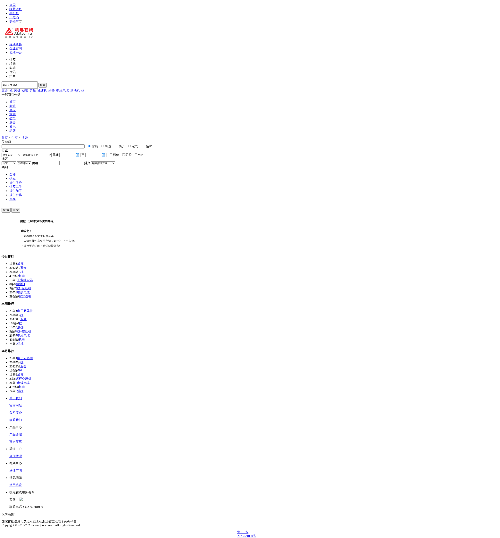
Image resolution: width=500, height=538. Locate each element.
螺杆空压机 (23, 288)
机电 (22, 276)
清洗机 (75, 90)
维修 (51, 90)
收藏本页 (15, 9)
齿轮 (33, 90)
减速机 (42, 90)
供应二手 (15, 186)
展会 (12, 122)
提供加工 (15, 190)
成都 (25, 90)
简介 (121, 146)
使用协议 (15, 485)
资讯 (12, 126)
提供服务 (15, 182)
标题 (108, 146)
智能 (94, 146)
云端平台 (15, 52)
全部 (12, 174)
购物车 (14, 21)
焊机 (20, 343)
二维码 (14, 17)
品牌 (12, 130)
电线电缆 (62, 90)
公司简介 (15, 412)
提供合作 (15, 195)
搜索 (42, 85)
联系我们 (15, 420)
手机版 (14, 13)
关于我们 (15, 398)
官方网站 (15, 405)
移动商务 (15, 44)
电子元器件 (25, 311)
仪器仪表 (25, 296)
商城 (12, 106)
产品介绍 (15, 434)
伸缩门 (20, 284)
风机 (17, 90)
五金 (5, 90)
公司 (12, 118)
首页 (12, 102)
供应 (12, 110)
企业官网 (15, 48)
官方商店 (15, 441)
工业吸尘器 (25, 280)
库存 (12, 199)
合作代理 (15, 456)
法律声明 (15, 470)
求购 (12, 114)
